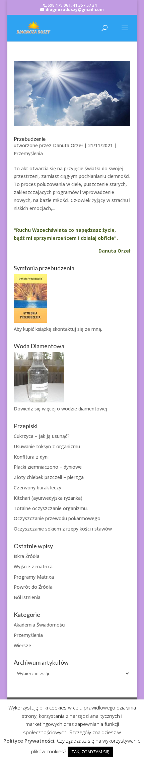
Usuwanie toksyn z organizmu (47, 446)
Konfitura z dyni (31, 457)
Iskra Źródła (27, 556)
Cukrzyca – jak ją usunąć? (42, 436)
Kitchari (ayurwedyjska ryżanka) (48, 498)
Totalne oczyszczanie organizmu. (51, 508)
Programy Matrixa (34, 577)
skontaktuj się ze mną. (77, 329)
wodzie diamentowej (84, 408)
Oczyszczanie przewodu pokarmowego (57, 518)
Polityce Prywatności (28, 740)
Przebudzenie (30, 138)
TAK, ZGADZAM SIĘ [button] (90, 752)
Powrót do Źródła (33, 587)
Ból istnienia (27, 597)
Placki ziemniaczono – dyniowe (48, 467)
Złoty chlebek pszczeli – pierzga (49, 477)
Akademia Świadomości (39, 625)
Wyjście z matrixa (33, 566)
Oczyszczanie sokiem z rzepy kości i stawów (63, 529)
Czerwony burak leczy (37, 487)
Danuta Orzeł (68, 145)
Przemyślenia (28, 153)
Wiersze (22, 645)
